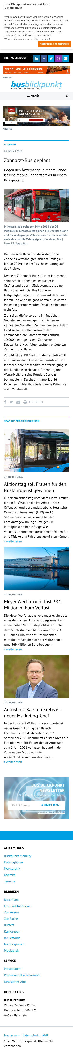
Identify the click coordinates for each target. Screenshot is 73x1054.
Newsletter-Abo (15, 982)
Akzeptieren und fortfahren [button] (54, 44)
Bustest (9, 925)
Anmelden (50, 805)
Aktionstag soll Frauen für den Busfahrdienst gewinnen (35, 487)
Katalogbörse (13, 862)
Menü (34, 96)
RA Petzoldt (12, 938)
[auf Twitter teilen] (11, 402)
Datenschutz (30, 1035)
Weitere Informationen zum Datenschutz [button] (26, 39)
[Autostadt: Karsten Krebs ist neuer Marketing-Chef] (36, 676)
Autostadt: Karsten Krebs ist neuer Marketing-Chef (32, 712)
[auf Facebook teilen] (6, 402)
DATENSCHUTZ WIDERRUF (51, 812)
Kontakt (9, 875)
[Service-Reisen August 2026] (36, 116)
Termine (9, 881)
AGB (45, 1035)
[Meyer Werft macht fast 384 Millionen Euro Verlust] (36, 568)
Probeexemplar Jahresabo (22, 975)
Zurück (37, 402)
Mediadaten (12, 969)
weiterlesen (13, 541)
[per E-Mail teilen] (18, 402)
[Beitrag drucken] (25, 402)
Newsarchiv (12, 868)
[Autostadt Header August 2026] (36, 70)
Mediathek (11, 950)
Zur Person (11, 912)
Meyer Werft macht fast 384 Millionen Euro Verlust (32, 604)
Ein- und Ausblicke (17, 906)
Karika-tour (12, 931)
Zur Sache (11, 919)
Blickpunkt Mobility (17, 856)
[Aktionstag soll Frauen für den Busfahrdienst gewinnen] (36, 450)
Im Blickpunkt (13, 944)
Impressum (11, 1035)
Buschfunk (11, 900)
